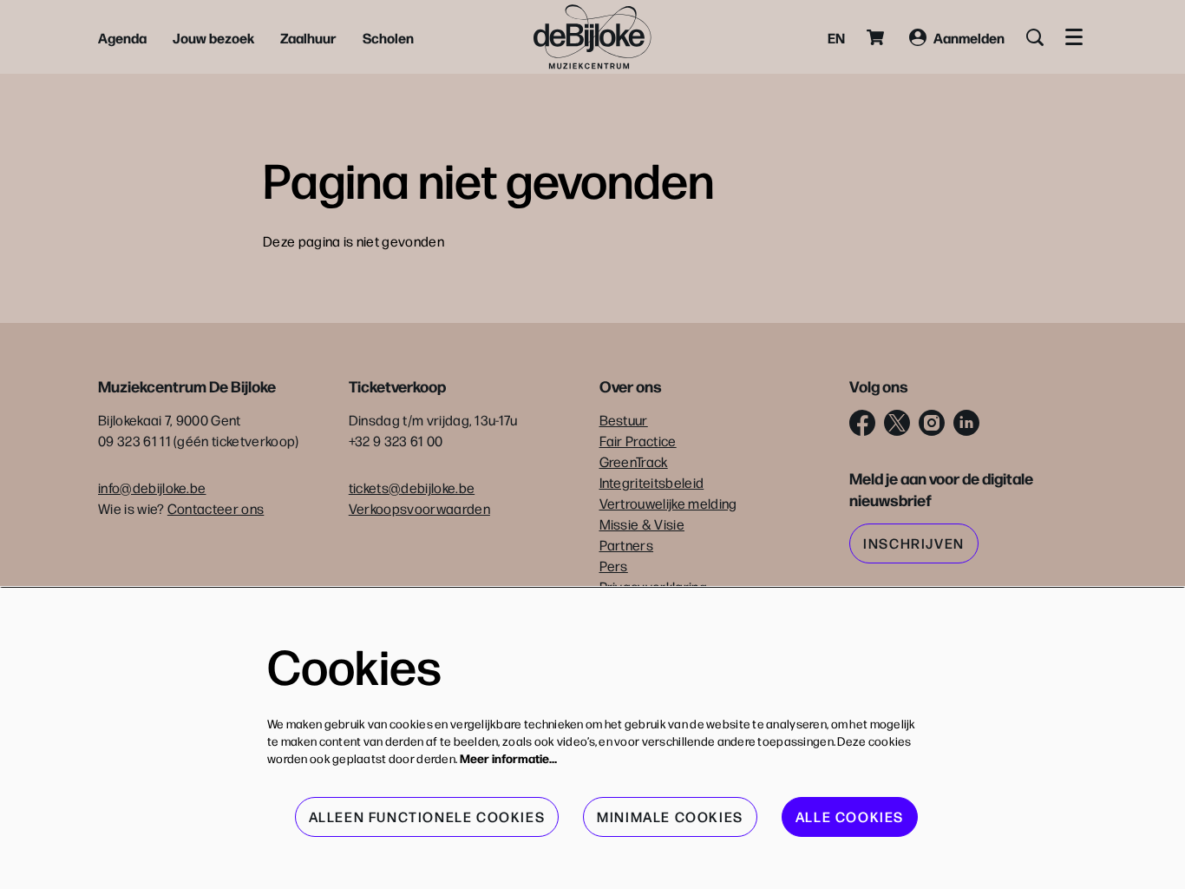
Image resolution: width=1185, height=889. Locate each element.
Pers (613, 565)
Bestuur (623, 420)
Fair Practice (638, 440)
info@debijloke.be (152, 487)
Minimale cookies (670, 816)
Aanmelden (969, 37)
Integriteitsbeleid (651, 482)
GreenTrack (633, 461)
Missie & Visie (641, 524)
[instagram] (932, 423)
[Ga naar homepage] (592, 36)
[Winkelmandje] (877, 37)
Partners (626, 545)
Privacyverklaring (653, 586)
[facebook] (862, 423)
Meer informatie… (508, 758)
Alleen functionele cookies (427, 816)
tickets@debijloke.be (412, 487)
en (836, 37)
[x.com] (897, 423)
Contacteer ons (215, 508)
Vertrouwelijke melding (668, 503)
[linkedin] (966, 423)
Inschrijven (914, 543)
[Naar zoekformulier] (1035, 37)
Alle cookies (849, 816)
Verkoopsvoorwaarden (419, 508)
